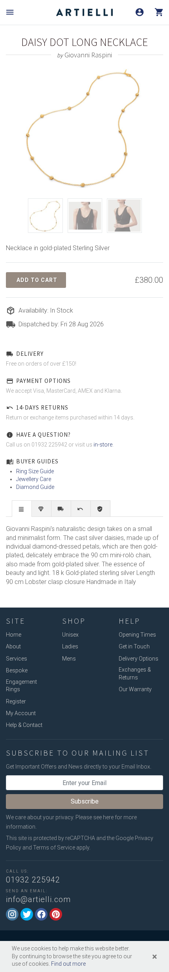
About (13, 646)
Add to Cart (37, 280)
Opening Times (137, 635)
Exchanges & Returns (135, 673)
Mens (69, 658)
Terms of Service (54, 847)
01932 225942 (33, 879)
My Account (21, 713)
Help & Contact (24, 725)
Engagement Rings (21, 686)
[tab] (22, 508)
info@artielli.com (38, 899)
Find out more (68, 964)
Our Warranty (135, 689)
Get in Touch (134, 646)
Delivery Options (138, 658)
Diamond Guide (35, 487)
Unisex (70, 635)
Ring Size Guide (35, 471)
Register (16, 701)
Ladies (70, 646)
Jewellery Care (33, 479)
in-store (103, 444)
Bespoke (17, 670)
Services (16, 658)
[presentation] (21, 509)
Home (13, 635)
